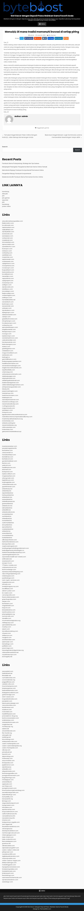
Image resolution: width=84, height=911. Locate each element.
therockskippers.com (9, 841)
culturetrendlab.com (9, 340)
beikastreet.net (7, 673)
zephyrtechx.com (8, 278)
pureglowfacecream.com (11, 775)
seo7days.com (7, 786)
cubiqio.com (6, 317)
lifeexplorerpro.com (8, 332)
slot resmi (10, 896)
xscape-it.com (7, 563)
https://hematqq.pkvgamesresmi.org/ (57, 898)
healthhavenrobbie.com (10, 363)
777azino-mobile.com (9, 565)
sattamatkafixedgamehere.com (13, 385)
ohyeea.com (6, 633)
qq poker (5, 200)
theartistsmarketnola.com (10, 826)
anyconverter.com (8, 761)
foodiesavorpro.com (9, 323)
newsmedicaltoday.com (10, 404)
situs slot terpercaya (19, 898)
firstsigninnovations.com (10, 693)
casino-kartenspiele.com (10, 744)
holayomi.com (7, 412)
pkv (3, 196)
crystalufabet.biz (7, 529)
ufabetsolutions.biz (8, 512)
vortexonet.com (7, 238)
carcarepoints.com (8, 595)
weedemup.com (7, 393)
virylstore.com (7, 710)
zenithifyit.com (7, 255)
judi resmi (17, 896)
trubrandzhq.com (8, 272)
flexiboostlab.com (8, 293)
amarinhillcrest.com (8, 731)
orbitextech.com (7, 351)
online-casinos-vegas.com (11, 861)
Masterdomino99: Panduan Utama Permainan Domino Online (22, 177)
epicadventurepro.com (10, 327)
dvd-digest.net (7, 824)
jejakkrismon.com (8, 765)
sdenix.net (5, 729)
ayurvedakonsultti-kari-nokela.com (14, 557)
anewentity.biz (7, 782)
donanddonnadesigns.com (11, 366)
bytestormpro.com (8, 336)
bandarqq (5, 192)
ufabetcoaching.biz (8, 423)
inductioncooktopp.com (10, 402)
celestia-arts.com (8, 684)
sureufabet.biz (7, 520)
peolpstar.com (7, 701)
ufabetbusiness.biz (8, 501)
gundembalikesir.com (9, 461)
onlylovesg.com (7, 372)
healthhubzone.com (9, 467)
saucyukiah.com (7, 671)
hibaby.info (6, 389)
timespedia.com (7, 763)
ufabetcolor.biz (7, 506)
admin (32, 35)
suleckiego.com (7, 882)
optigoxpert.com (7, 281)
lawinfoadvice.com (8, 612)
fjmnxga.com (6, 801)
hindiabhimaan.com (9, 871)
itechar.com (6, 463)
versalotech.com (8, 302)
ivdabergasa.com (8, 576)
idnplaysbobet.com (8, 378)
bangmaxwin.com (8, 805)
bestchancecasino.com (10, 395)
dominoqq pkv (58, 896)
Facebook (29, 38)
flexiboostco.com (8, 223)
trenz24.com (6, 754)
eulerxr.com (6, 346)
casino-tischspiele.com (10, 748)
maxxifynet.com (7, 240)
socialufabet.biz (7, 514)
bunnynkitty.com (7, 797)
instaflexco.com (7, 289)
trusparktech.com (8, 270)
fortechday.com (7, 429)
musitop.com (6, 627)
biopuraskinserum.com (10, 812)
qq (65, 896)
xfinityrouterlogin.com (9, 863)
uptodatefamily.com (9, 625)
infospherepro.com (8, 321)
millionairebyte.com (8, 427)
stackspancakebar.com (10, 831)
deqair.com (6, 601)
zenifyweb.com (7, 355)
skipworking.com (8, 756)
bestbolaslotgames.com (10, 383)
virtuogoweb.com (8, 478)
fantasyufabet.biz (8, 495)
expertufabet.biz (7, 493)
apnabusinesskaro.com (10, 880)
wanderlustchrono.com (10, 338)
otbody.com (6, 750)
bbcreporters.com (8, 544)
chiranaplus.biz (7, 829)
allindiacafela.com (8, 846)
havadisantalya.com (9, 455)
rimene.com (6, 820)
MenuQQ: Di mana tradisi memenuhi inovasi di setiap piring (42, 31)
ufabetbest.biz (7, 518)
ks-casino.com (7, 593)
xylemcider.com (7, 642)
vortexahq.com (7, 253)
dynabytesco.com (8, 310)
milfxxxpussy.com (8, 623)
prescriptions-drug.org (10, 716)
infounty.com (6, 584)
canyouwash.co (7, 453)
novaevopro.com (8, 268)
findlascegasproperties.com (11, 361)
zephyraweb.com (8, 259)
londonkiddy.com (8, 421)
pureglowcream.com (9, 788)
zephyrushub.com (8, 227)
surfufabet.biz (6, 516)
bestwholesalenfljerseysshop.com (13, 552)
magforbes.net (7, 724)
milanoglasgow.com (9, 835)
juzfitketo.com (6, 646)
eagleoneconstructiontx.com (12, 368)
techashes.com (7, 450)
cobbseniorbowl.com (9, 567)
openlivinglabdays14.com (10, 555)
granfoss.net (6, 843)
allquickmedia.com (8, 771)
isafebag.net (6, 737)
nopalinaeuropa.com (9, 655)
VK (45, 38)
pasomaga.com (7, 648)
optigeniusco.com (8, 263)
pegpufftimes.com (8, 682)
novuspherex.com (8, 266)
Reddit (39, 38)
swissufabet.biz (7, 499)
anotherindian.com (8, 640)
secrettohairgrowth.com (10, 792)
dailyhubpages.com (9, 376)
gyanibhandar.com (8, 487)
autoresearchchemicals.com (12, 877)
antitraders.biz (7, 559)
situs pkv (5, 194)
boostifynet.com (7, 274)
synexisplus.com (7, 236)
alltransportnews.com (9, 540)
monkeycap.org (7, 726)
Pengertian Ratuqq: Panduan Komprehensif (16, 174)
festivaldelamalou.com (10, 690)
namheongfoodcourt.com (11, 833)
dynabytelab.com (8, 232)
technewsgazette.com (9, 773)
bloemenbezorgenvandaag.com (13, 790)
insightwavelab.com (9, 329)
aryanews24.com (8, 561)
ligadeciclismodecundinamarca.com (14, 414)
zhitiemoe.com (7, 635)
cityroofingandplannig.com (11, 574)
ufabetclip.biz (6, 491)
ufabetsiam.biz (7, 497)
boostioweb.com (8, 225)
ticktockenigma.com (9, 344)
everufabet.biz (7, 533)
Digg (51, 38)
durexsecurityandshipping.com (12, 572)
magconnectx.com (8, 408)
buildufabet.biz (7, 538)
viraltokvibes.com (8, 720)
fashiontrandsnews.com (10, 542)
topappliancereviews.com (11, 867)
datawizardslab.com (9, 315)
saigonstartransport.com (10, 803)
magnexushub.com (8, 476)
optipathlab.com (7, 230)
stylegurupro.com (8, 312)
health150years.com (9, 714)
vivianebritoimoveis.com (10, 722)
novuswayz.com (7, 283)
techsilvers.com (7, 604)
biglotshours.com (8, 480)
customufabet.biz (8, 523)
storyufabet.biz (7, 525)
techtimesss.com (8, 707)
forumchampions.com (9, 686)
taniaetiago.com (7, 644)
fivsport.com (6, 608)
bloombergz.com (8, 739)
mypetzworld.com (8, 582)
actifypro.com (6, 285)
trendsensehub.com (9, 342)
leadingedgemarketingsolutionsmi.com (15, 548)
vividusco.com (7, 251)
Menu (43, 24)
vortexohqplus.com (8, 295)
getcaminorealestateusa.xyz (11, 431)
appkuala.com (7, 784)
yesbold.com (6, 465)
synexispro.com (7, 410)
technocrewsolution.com (10, 718)
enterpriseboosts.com (9, 741)
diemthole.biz (6, 767)
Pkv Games (52, 35)
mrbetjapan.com (8, 780)
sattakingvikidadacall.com (11, 380)
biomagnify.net (7, 657)
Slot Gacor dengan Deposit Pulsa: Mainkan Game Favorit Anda (42, 15)
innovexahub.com (8, 242)
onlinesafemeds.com (9, 484)
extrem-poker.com (8, 591)
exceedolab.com (8, 306)
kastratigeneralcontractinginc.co (13, 550)
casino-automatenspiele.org (12, 746)
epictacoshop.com (8, 809)
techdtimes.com (7, 457)
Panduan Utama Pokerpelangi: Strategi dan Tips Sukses (20, 163)
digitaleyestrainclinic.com (10, 856)
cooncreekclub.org (8, 680)
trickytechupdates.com (10, 869)
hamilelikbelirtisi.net (8, 300)
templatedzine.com (8, 610)
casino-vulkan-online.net (10, 850)
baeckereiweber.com (9, 446)
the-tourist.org (7, 733)
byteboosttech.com (8, 474)
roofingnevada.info (8, 406)
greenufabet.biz (7, 504)
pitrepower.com (7, 852)
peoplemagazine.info (9, 448)
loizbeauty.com (7, 758)
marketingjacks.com (9, 865)
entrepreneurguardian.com (11, 387)
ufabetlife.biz (6, 510)
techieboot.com (7, 459)
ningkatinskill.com (8, 606)
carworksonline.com (9, 705)
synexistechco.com (8, 247)
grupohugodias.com (9, 599)
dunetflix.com (6, 618)
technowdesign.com (9, 569)
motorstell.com (7, 712)
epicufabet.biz (7, 527)
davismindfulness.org (9, 425)
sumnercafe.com (8, 616)
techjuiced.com (7, 472)
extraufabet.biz (7, 508)
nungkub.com (6, 637)
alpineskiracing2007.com (10, 848)
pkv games (45, 128)
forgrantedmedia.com (9, 699)
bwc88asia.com (7, 589)
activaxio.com (6, 308)
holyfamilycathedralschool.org (12, 419)
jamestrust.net (7, 752)
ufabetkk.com (6, 769)
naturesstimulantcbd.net (10, 652)
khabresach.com (8, 873)
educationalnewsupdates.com (12, 221)
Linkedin (59, 38)
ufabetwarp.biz (7, 489)
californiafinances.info (9, 814)
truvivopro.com (7, 249)
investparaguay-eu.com (10, 586)
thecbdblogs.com (8, 875)
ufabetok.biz (6, 531)
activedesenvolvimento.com (11, 374)
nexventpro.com (7, 276)
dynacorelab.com (8, 244)
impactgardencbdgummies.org (13, 650)
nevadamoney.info (8, 818)
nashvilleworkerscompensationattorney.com (17, 417)
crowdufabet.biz (7, 535)
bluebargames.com (9, 688)
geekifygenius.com (8, 349)
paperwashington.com (10, 391)
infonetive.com (7, 807)
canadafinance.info (8, 816)
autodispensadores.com (10, 400)
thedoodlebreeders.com (10, 597)
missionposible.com (9, 858)
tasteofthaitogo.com (9, 795)
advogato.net (6, 735)
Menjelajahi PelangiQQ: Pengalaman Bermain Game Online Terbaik (24, 167)
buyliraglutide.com (8, 482)
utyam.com (6, 629)
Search (4, 147)
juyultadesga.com (8, 578)
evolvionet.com (7, 234)
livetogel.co (6, 357)
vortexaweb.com (8, 261)
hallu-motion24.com (9, 839)
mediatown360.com (9, 854)
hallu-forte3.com (7, 837)
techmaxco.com (7, 304)
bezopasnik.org (7, 799)
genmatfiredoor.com (9, 359)
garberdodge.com (8, 695)
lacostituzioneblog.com (10, 631)
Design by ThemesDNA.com (42, 909)
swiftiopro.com (7, 298)
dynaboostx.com (7, 287)
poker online (6, 206)
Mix (67, 38)
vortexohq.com (7, 325)
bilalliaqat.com (7, 398)
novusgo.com (6, 334)
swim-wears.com (8, 697)
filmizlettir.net (6, 675)
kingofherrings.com (8, 778)
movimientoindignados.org (11, 620)
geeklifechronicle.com (9, 319)
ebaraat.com (6, 469)
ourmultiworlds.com (8, 678)
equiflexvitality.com (8, 370)
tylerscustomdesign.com (10, 703)
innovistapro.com (8, 291)
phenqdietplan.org (8, 614)
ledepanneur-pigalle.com (11, 822)
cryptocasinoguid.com (9, 546)
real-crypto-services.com (11, 580)
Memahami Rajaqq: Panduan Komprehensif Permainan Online (23, 170)
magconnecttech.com (9, 353)
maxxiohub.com (7, 257)
